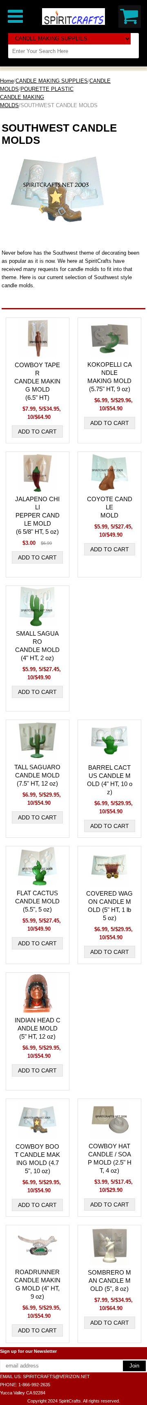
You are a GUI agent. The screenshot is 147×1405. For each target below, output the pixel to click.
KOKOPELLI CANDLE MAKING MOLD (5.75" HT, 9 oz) (109, 376)
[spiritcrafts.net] (73, 16)
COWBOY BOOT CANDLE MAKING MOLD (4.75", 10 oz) (37, 1158)
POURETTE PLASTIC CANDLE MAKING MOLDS (37, 97)
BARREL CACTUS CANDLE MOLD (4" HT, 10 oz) (109, 779)
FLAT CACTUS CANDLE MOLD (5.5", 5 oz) (37, 901)
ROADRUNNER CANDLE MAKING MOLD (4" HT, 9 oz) (37, 1284)
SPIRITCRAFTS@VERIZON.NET (56, 1376)
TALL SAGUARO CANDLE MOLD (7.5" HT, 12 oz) (37, 775)
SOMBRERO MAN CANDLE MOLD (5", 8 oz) (109, 1280)
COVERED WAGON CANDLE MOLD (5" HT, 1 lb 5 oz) (109, 905)
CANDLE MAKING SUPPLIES (52, 81)
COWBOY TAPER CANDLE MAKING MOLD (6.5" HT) (37, 381)
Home (7, 81)
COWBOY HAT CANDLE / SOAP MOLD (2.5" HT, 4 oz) (109, 1158)
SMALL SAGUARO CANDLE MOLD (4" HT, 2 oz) (37, 645)
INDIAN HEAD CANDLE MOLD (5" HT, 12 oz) (37, 1028)
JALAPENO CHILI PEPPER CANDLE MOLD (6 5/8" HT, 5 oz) (37, 515)
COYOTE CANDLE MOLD (109, 507)
